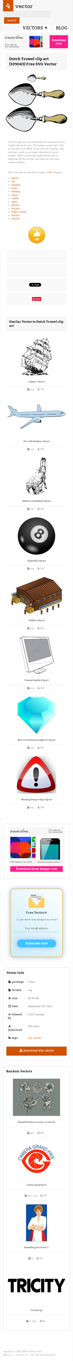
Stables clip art (37, 620)
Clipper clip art (36, 381)
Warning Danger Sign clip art (36, 799)
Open (14, 201)
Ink (13, 181)
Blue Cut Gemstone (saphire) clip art (36, 740)
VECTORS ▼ (35, 28)
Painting (15, 191)
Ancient (15, 208)
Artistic (15, 178)
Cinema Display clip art (36, 680)
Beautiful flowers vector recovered (36, 1122)
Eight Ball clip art (37, 561)
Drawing (15, 184)
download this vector (38, 1050)
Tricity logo (36, 1310)
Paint (14, 188)
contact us (21, 1354)
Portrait (15, 215)
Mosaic (15, 205)
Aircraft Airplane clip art (36, 441)
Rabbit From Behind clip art (36, 501)
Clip (30, 1038)
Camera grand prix (36, 1185)
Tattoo (14, 195)
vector (24, 6)
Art (50, 172)
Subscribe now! (36, 943)
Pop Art (15, 218)
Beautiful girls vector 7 (36, 1247)
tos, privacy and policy (43, 1354)
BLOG (62, 28)
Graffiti (15, 198)
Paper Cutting (18, 211)
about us (7, 1354)
